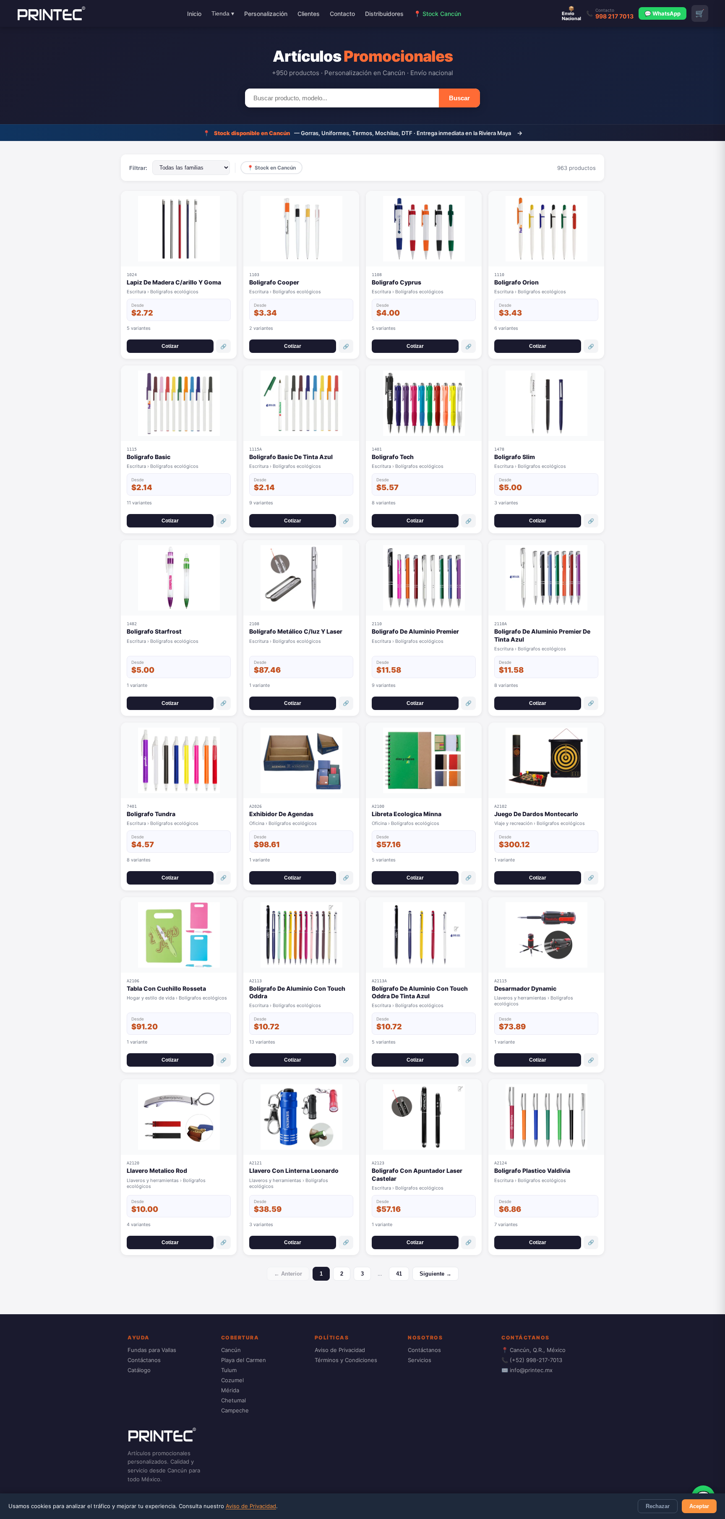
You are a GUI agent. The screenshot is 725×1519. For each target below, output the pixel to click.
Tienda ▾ (222, 13)
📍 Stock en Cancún (271, 167)
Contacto (342, 13)
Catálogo (139, 1370)
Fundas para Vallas (152, 1350)
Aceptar (699, 1506)
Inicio (194, 13)
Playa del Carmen (243, 1360)
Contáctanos (144, 1360)
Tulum (229, 1370)
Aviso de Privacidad (251, 1506)
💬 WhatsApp (662, 13)
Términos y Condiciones (346, 1360)
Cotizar (170, 346)
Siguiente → (435, 1274)
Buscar (459, 98)
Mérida (230, 1390)
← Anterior (288, 1274)
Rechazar (658, 1506)
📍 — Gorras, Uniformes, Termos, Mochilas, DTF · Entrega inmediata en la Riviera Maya (362, 132)
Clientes (308, 13)
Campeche (235, 1410)
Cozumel (232, 1380)
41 (399, 1274)
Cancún (231, 1350)
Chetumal (233, 1400)
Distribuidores (384, 13)
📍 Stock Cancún (437, 13)
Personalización (265, 13)
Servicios (419, 1360)
